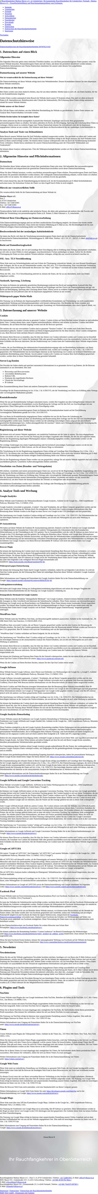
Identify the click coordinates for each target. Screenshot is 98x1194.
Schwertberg (9, 16)
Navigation (4, 35)
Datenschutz (9, 27)
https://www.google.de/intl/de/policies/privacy (22, 1024)
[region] (49, 1153)
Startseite (8, 7)
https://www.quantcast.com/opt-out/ (50, 659)
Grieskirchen (9, 9)
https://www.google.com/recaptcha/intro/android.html (66, 887)
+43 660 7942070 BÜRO (68, 1184)
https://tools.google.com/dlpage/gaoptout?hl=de (27, 562)
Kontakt (8, 24)
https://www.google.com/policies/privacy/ (42, 1093)
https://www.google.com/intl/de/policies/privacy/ (23, 887)
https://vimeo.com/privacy (14, 1059)
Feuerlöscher (9, 20)
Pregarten (8, 14)
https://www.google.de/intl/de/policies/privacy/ (24, 1128)
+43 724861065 (66, 1178)
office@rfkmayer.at (13, 207)
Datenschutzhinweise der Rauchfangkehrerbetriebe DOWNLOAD (25, 47)
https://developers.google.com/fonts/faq (61, 1091)
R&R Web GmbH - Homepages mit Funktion (17, 1193)
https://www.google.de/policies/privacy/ (21, 833)
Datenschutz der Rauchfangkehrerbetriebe (20, 29)
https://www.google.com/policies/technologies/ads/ (24, 776)
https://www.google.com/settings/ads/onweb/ (67, 757)
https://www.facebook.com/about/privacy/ (26, 927)
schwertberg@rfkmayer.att (16, 1182)
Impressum (9, 31)
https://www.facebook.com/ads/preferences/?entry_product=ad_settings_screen (34, 934)
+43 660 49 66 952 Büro (61, 1180)
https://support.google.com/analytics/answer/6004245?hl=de (29, 580)
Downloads (9, 22)
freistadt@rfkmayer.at (14, 1186)
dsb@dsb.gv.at (91, 238)
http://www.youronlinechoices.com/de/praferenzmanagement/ (63, 942)
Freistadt (8, 12)
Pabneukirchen (10, 18)
